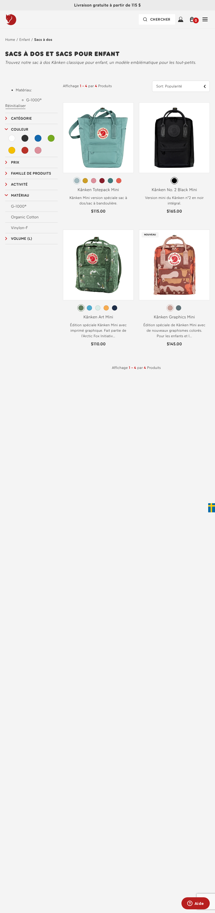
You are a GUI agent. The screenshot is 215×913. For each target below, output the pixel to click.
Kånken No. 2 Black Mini (174, 189)
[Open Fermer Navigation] (205, 19)
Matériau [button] (20, 195)
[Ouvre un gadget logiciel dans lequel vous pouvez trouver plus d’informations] (195, 903)
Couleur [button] (19, 129)
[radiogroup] (98, 180)
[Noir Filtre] (24, 138)
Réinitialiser (15, 105)
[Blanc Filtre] (11, 138)
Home (10, 39)
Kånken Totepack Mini (98, 189)
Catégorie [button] (21, 118)
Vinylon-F (19, 227)
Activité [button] (19, 184)
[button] (192, 19)
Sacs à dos (43, 39)
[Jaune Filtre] (11, 150)
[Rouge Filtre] (24, 150)
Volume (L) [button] (21, 238)
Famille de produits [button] (31, 173)
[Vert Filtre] (51, 138)
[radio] (76, 180)
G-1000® (18, 206)
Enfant (24, 39)
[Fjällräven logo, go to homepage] (21, 19)
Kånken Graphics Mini (174, 316)
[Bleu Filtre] (38, 138)
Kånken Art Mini (98, 316)
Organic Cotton (25, 217)
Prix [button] (15, 162)
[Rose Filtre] (38, 150)
